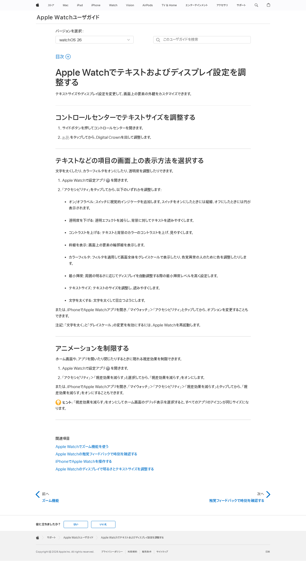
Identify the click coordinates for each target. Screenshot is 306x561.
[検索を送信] (158, 40)
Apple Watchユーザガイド (68, 17)
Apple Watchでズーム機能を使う (82, 446)
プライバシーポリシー (112, 551)
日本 (268, 551)
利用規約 (132, 551)
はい (75, 524)
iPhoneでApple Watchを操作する (83, 461)
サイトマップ (162, 551)
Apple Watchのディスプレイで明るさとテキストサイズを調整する (104, 469)
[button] (256, 5)
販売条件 (147, 551)
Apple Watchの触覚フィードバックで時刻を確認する (96, 454)
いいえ (103, 524)
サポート (51, 537)
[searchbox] (202, 39)
